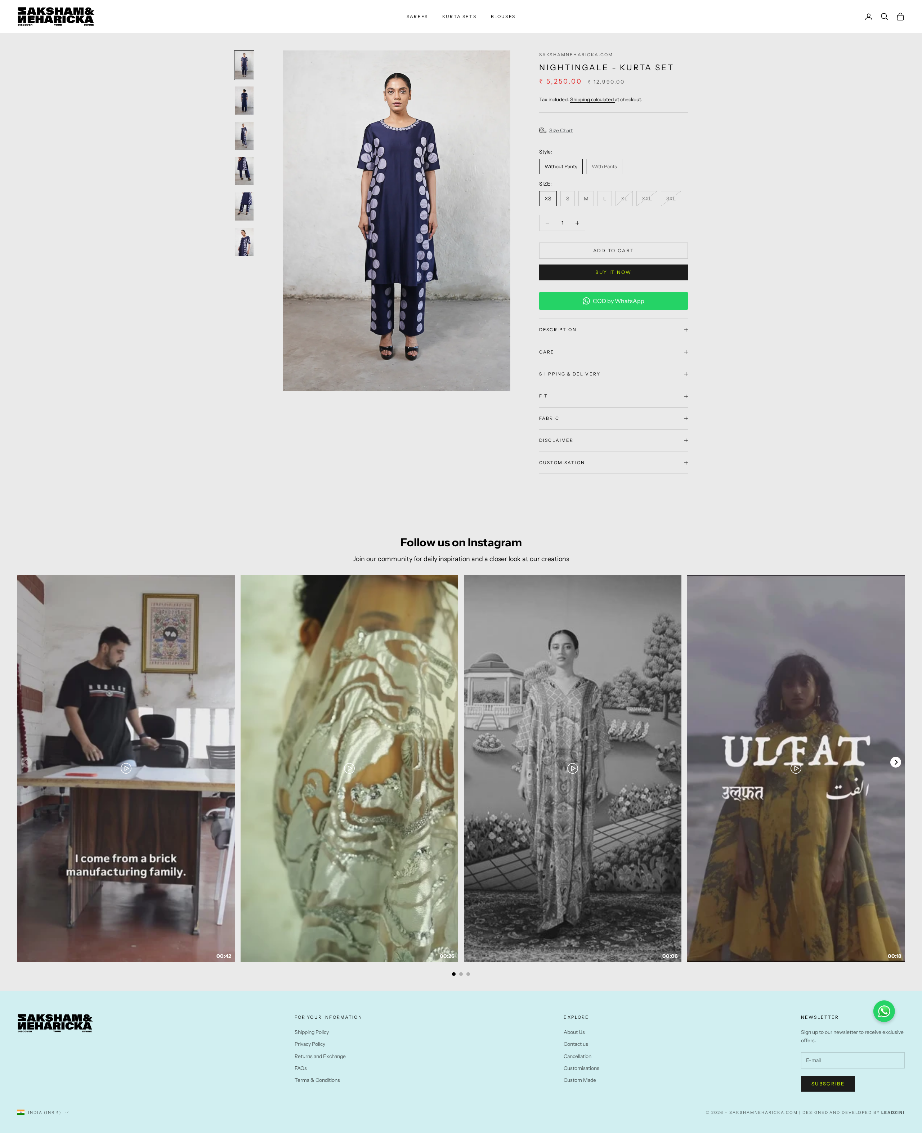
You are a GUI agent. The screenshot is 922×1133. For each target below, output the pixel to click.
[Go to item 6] (244, 242)
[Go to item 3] (244, 136)
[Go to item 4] (244, 171)
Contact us (576, 1044)
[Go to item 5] (244, 206)
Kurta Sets (459, 16)
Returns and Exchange (320, 1056)
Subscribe (828, 1084)
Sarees (417, 16)
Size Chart (561, 130)
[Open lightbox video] (126, 768)
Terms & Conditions (317, 1080)
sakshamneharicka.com (576, 54)
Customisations (581, 1068)
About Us (574, 1032)
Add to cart (613, 250)
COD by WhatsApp (618, 301)
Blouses (503, 16)
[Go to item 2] (244, 100)
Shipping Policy (312, 1032)
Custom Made (580, 1080)
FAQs (301, 1068)
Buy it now (613, 272)
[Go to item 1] (244, 65)
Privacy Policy (310, 1044)
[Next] (895, 762)
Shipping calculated (592, 99)
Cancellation (577, 1056)
